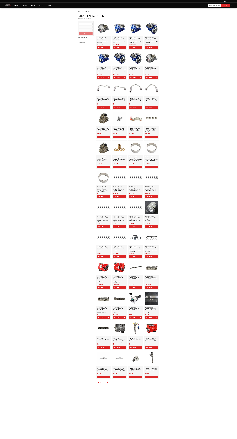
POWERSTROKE (81, 42)
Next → (108, 382)
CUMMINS (80, 47)
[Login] (231, 5)
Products (80, 40)
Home (79, 11)
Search (226, 5)
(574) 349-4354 (228, 1)
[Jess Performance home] (8, 5)
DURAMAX (80, 44)
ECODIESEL (80, 49)
